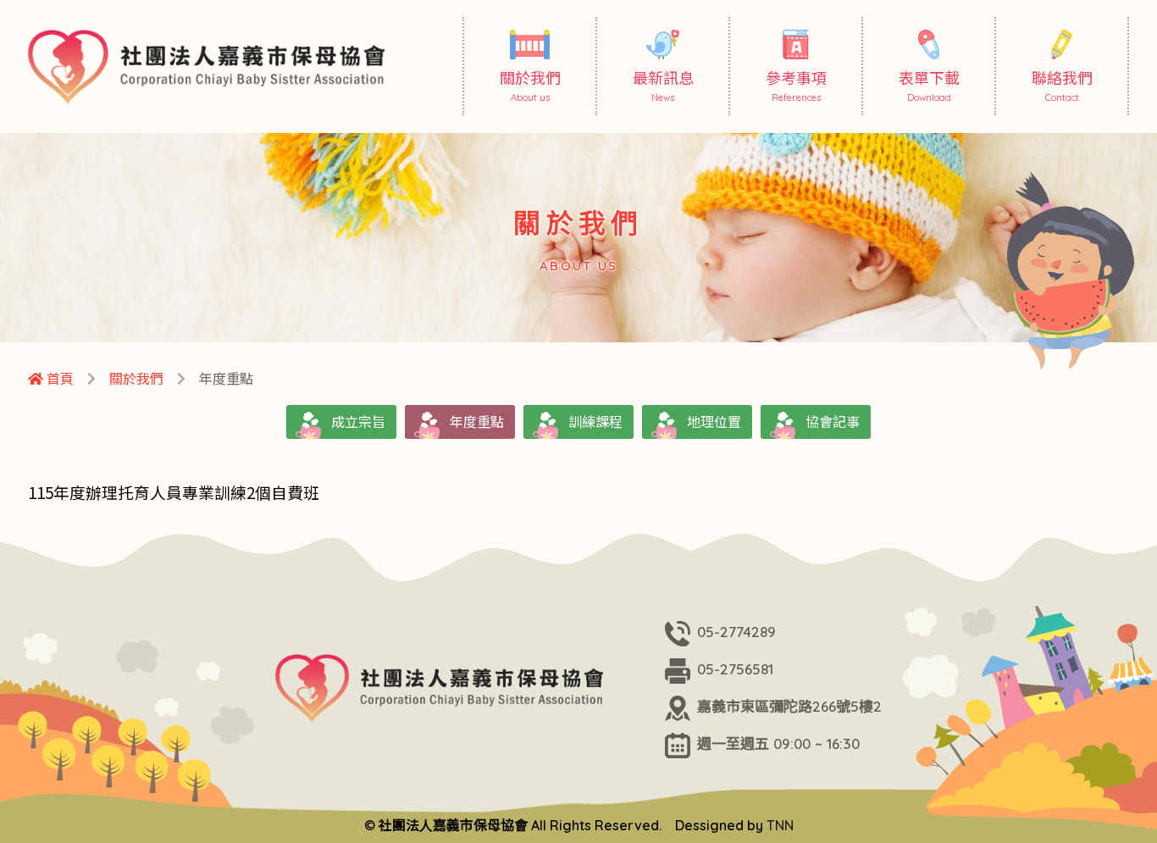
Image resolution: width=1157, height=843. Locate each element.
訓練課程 (595, 421)
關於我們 (136, 378)
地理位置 (714, 421)
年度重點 (477, 421)
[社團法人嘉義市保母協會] (212, 66)
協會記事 (832, 421)
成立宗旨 (358, 421)
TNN (780, 825)
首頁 (58, 378)
